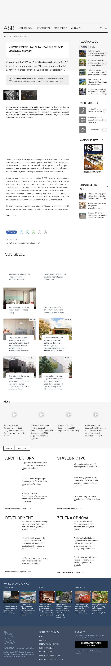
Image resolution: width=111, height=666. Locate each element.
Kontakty (43, 640)
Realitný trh (13, 239)
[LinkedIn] (27, 232)
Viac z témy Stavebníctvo (67, 509)
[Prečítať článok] (14, 414)
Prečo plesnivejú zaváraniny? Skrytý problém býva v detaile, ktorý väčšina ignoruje (82, 608)
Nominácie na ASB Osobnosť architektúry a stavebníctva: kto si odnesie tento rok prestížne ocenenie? (95, 430)
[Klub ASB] (101, 28)
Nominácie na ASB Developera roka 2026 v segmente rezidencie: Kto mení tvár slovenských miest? (14, 430)
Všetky (9, 448)
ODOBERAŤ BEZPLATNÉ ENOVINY (91, 644)
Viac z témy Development (16, 572)
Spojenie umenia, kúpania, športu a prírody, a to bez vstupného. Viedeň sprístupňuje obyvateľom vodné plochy (97, 82)
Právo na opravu (45, 652)
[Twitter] (21, 232)
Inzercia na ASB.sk (46, 648)
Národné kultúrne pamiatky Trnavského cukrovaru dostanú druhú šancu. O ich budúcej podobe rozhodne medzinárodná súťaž (33, 543)
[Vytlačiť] (45, 232)
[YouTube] (33, 232)
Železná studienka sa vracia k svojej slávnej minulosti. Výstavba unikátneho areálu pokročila (96, 62)
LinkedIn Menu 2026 (95, 129)
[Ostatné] (83, 28)
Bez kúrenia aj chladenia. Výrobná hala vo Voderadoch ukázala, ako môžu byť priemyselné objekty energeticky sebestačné (86, 543)
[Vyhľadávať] (106, 28)
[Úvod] (8, 28)
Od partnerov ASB (88, 186)
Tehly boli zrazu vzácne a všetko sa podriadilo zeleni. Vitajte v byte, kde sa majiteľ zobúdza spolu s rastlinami (46, 609)
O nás (41, 636)
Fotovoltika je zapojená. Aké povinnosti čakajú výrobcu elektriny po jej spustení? (97, 91)
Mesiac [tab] (93, 47)
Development (60, 28)
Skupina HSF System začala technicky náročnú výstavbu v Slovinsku (97, 215)
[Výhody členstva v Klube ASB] (10, 80)
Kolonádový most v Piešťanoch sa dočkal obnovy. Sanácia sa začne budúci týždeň (97, 72)
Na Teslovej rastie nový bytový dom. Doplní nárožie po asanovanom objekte (35, 561)
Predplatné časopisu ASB (49, 644)
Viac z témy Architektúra (15, 509)
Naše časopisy (88, 140)
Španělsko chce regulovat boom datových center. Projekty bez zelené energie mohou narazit (27, 609)
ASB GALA (75, 28)
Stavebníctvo (43, 28)
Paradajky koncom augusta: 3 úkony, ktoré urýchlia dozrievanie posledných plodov (99, 608)
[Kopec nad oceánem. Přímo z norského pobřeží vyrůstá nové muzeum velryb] (11, 597)
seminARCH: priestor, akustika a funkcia (96, 110)
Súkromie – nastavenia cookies (51, 660)
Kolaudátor (22, 448)
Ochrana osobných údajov (49, 656)
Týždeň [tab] (84, 47)
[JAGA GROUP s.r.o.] (9, 637)
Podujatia (86, 103)
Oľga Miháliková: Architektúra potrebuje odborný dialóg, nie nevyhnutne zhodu (34, 465)
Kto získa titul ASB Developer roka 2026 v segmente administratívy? (69, 428)
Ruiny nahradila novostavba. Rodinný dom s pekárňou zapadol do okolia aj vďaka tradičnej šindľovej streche (97, 53)
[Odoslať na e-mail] (39, 232)
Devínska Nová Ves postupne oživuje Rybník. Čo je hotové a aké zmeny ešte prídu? (34, 481)
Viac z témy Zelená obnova (68, 572)
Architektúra (25, 28)
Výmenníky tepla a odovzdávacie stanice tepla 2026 (96, 119)
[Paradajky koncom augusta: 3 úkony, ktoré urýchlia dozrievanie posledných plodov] (100, 597)
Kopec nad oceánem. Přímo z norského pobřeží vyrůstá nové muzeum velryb (10, 608)
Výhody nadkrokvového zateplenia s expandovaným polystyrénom (97, 205)
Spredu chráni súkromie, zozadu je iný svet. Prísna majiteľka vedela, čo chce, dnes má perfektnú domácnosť (64, 610)
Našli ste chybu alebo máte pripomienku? (24, 243)
